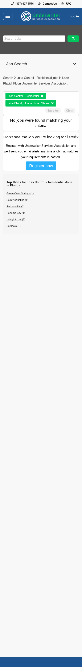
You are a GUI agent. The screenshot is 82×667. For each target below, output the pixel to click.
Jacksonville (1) (15, 206)
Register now (41, 166)
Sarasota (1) (14, 226)
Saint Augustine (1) (17, 200)
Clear (69, 110)
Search (73, 38)
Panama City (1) (16, 213)
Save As (53, 110)
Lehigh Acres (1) (16, 219)
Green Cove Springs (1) (20, 193)
